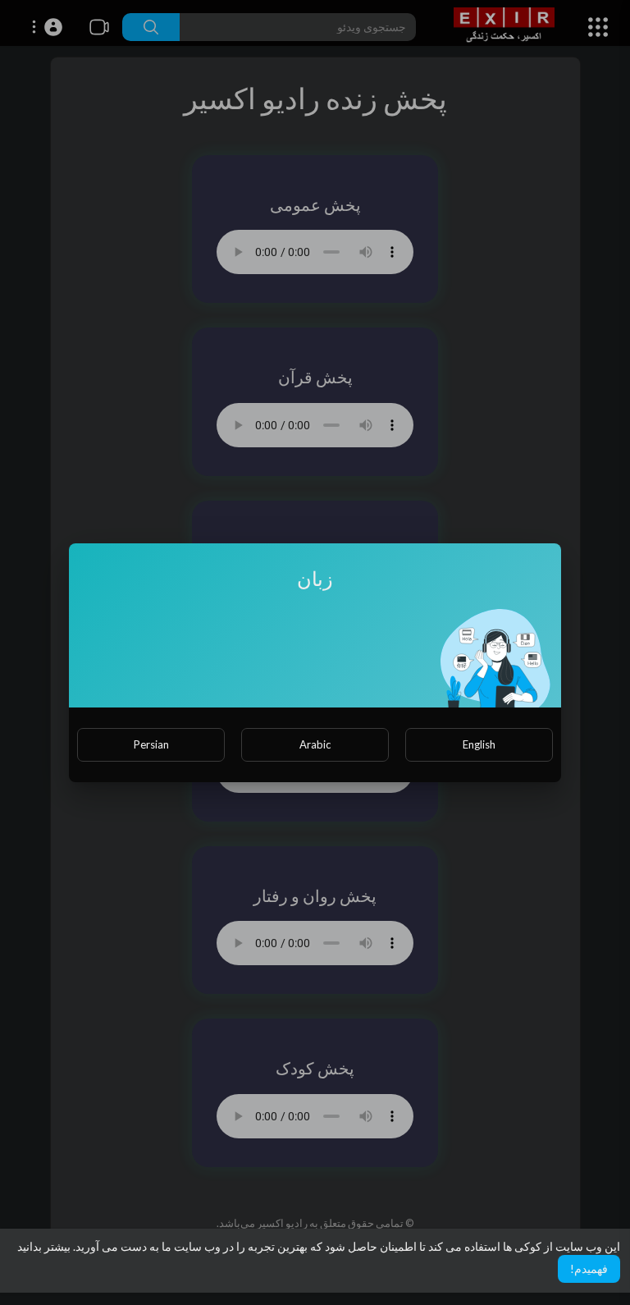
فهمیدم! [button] (589, 1268)
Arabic (315, 744)
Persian (151, 744)
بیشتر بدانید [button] (44, 1246)
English (479, 744)
